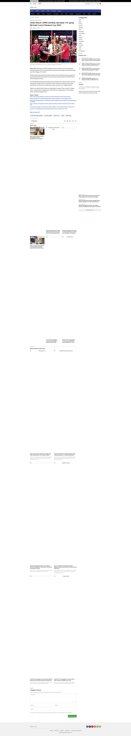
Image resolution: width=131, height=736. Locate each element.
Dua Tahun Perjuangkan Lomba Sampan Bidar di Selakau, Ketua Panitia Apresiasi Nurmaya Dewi (52, 106)
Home (34, 3)
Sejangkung (78, 13)
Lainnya (59, 11)
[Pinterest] (92, 726)
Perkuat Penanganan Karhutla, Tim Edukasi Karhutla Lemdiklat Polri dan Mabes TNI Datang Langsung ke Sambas (53, 101)
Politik (48, 11)
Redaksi (62, 730)
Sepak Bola (68, 115)
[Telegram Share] (73, 121)
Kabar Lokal (35, 27)
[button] (97, 3)
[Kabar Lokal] (33, 7)
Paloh (66, 13)
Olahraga (53, 11)
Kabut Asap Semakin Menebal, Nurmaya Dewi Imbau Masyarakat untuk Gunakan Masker (50, 96)
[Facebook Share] (65, 121)
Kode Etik (56, 730)
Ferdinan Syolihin (48, 115)
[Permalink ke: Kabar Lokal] (31, 28)
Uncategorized (82, 51)
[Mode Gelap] (100, 3)
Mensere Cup (57, 115)
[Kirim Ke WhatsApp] (76, 121)
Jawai (61, 13)
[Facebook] (87, 726)
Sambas (37, 11)
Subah (84, 13)
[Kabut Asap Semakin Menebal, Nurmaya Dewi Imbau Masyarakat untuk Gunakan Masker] (37, 131)
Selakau (38, 13)
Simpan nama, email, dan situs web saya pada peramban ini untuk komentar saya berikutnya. (51, 712)
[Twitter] (90, 726)
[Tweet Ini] (67, 121)
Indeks (39, 3)
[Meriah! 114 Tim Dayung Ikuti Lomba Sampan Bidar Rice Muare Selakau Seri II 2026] (69, 287)
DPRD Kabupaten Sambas (37, 115)
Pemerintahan (82, 33)
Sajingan (71, 13)
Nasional (94, 13)
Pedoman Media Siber (76, 730)
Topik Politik (40, 27)
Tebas (43, 13)
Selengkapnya (89, 210)
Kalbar (89, 13)
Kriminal (43, 11)
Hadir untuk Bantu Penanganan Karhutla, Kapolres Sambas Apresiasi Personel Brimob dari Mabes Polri (52, 104)
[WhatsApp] (97, 726)
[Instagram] (95, 726)
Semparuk (49, 13)
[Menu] (31, 3)
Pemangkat (56, 13)
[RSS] (100, 726)
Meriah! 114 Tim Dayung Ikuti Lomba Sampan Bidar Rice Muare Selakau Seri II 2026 (48, 108)
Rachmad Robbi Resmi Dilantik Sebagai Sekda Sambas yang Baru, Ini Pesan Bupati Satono (55, 1)
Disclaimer (67, 730)
